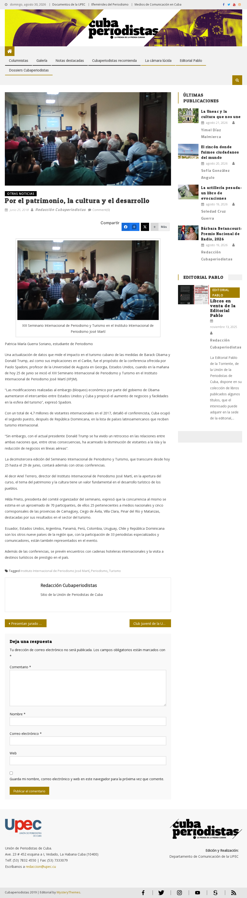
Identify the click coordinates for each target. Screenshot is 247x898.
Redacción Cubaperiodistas (60, 209)
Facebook (143, 894)
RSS (230, 894)
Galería (41, 60)
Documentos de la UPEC (68, 4)
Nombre (18, 714)
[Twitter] (145, 227)
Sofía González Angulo (215, 173)
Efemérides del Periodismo (110, 4)
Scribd (214, 894)
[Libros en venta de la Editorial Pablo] (193, 294)
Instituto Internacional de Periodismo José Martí (55, 571)
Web (13, 753)
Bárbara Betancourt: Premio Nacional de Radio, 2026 (221, 233)
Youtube (198, 894)
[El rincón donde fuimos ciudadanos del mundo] (188, 151)
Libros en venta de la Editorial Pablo (223, 308)
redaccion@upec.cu (41, 866)
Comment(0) (101, 210)
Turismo (115, 571)
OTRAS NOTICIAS (20, 194)
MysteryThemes (68, 892)
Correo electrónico (26, 733)
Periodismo (99, 571)
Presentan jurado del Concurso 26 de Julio (28, 623)
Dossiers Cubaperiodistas (29, 70)
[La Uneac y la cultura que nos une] (188, 115)
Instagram (179, 894)
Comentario (20, 667)
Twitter (160, 894)
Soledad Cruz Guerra (213, 214)
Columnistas (18, 60)
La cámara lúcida (158, 60)
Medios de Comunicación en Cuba (158, 4)
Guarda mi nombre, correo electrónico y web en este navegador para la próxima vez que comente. (87, 779)
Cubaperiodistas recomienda (114, 60)
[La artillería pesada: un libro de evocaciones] (188, 192)
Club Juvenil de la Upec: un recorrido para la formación (152, 623)
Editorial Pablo (191, 60)
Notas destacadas (69, 60)
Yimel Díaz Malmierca (211, 133)
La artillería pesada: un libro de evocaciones (221, 193)
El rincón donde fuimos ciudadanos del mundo (220, 152)
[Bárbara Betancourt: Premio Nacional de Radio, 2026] (188, 232)
